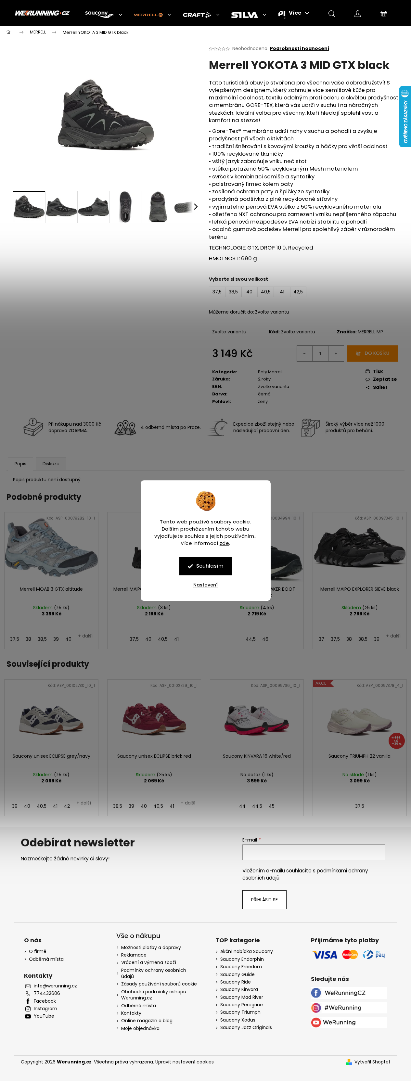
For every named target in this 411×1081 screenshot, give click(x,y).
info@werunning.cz (55, 986)
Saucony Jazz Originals (246, 1027)
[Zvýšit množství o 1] (336, 353)
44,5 (251, 639)
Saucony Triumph (240, 1012)
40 (68, 639)
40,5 (163, 639)
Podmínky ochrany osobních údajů (153, 973)
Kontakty (131, 1013)
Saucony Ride (235, 982)
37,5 (14, 639)
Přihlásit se (264, 899)
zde (224, 543)
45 (272, 806)
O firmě (37, 951)
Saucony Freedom (241, 967)
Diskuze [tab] (51, 463)
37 (321, 639)
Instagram (45, 1009)
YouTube (44, 1016)
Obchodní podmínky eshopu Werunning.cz (153, 994)
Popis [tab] (20, 463)
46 (265, 639)
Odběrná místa (46, 959)
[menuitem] (103, 15)
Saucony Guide (237, 975)
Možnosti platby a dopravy (151, 947)
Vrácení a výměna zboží (148, 962)
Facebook (45, 1001)
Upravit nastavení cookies (184, 1062)
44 (242, 806)
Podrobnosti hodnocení (299, 48)
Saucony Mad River (241, 997)
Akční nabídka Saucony (246, 951)
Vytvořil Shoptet (372, 1062)
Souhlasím (210, 565)
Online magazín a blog (147, 1020)
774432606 (47, 993)
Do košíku (377, 353)
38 (28, 639)
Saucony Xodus (237, 1020)
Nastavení (205, 585)
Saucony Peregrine (241, 1005)
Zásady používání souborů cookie (159, 984)
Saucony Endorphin (242, 959)
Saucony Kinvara (239, 989)
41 (176, 639)
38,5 (42, 639)
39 (56, 639)
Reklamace (134, 955)
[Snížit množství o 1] (305, 353)
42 (67, 806)
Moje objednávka (140, 1028)
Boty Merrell (270, 372)
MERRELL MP (370, 331)
